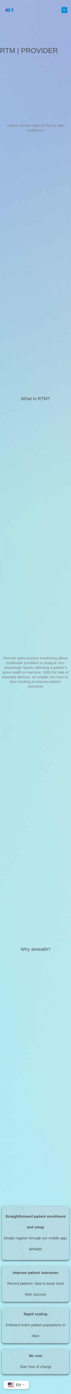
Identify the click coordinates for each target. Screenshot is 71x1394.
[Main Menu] (64, 10)
